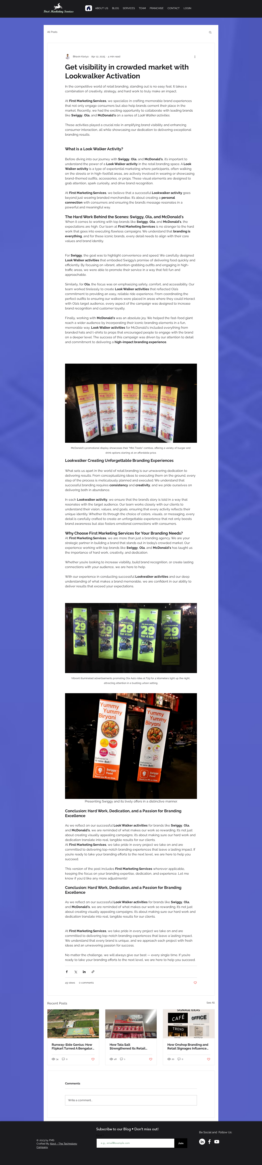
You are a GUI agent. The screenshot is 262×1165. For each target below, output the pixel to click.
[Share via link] (93, 971)
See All (211, 1002)
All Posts (52, 31)
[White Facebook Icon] (209, 1142)
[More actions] (195, 56)
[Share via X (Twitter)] (75, 971)
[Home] (88, 8)
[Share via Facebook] (66, 971)
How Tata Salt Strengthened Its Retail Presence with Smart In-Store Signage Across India (130, 1046)
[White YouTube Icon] (217, 1142)
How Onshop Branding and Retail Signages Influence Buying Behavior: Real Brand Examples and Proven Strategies (187, 1046)
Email (99, 1135)
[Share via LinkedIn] (84, 971)
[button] (210, 32)
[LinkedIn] (202, 1142)
